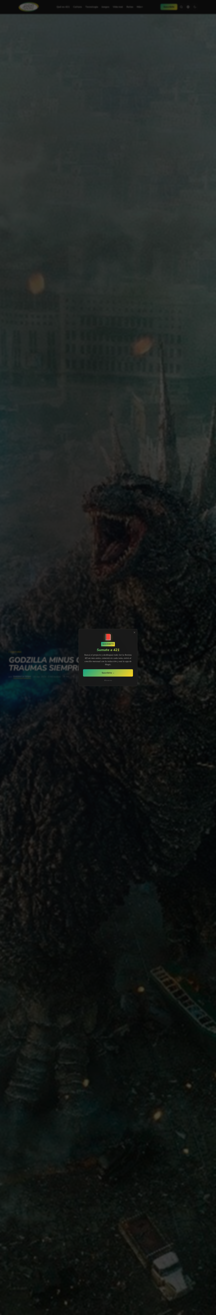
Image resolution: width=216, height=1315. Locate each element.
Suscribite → (108, 672)
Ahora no (108, 680)
